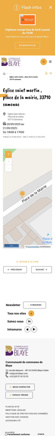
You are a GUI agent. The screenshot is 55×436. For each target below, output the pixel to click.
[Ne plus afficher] (51, 7)
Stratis (41, 434)
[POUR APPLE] (28, 329)
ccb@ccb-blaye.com (18, 373)
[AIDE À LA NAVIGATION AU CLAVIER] (8, 154)
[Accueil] (4, 74)
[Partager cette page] (51, 73)
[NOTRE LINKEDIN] (29, 321)
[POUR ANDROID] (34, 329)
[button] (43, 61)
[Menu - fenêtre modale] (50, 61)
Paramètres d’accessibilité (36, 61)
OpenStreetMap (33, 247)
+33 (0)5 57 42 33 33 (18, 376)
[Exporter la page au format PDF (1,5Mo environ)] (46, 73)
